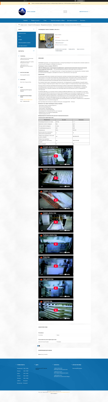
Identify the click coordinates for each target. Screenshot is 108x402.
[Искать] (65, 11)
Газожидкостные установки (58, 24)
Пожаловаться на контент (53, 392)
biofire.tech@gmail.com (27, 99)
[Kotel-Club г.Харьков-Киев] (22, 15)
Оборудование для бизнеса (46, 24)
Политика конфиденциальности (64, 392)
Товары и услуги (35, 20)
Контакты (82, 20)
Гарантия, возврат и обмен (58, 20)
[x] (39, 346)
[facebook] (37, 346)
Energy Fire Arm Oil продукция (34, 24)
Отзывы (20, 39)
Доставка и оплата (72, 20)
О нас (45, 20)
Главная (25, 20)
